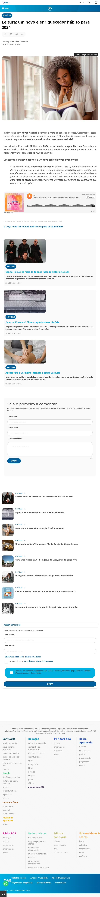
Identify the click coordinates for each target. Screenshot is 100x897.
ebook (82, 852)
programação (59, 747)
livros (56, 848)
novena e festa (10, 802)
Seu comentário (15, 439)
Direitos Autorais (44, 883)
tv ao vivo (58, 750)
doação (6, 773)
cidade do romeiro (11, 753)
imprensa (7, 787)
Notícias (7, 15)
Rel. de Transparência (61, 878)
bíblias (57, 841)
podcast (82, 754)
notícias (6, 798)
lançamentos (84, 848)
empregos (7, 837)
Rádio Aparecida (85, 740)
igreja (30, 760)
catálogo (83, 856)
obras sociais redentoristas (34, 862)
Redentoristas (37, 833)
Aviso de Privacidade (39, 878)
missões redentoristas (38, 854)
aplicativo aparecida (37, 743)
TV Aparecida (62, 739)
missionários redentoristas (34, 848)
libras (30, 768)
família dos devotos (11, 777)
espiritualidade (35, 757)
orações (31, 775)
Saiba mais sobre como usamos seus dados (23, 657)
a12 (5, 221)
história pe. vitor (35, 837)
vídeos (5, 824)
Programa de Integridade (22, 883)
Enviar (14, 461)
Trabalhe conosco (18, 878)
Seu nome (13, 416)
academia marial (10, 743)
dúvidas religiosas (36, 753)
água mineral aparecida (8, 748)
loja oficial (7, 794)
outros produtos (61, 852)
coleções (83, 845)
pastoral (6, 810)
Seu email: (9, 646)
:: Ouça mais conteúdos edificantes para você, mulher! (33, 226)
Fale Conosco (60, 883)
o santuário (8, 806)
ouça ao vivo (84, 750)
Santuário (9, 739)
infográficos (33, 764)
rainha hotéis (8, 813)
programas (84, 761)
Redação (33, 739)
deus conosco (60, 845)
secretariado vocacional (38, 867)
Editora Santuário (60, 835)
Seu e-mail (13, 427)
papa (30, 779)
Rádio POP (9, 833)
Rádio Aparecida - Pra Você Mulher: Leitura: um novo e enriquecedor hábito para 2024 (34, 221)
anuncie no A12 (36, 787)
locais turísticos (9, 791)
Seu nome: (9, 634)
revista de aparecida (8, 819)
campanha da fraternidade (34, 748)
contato (6, 769)
